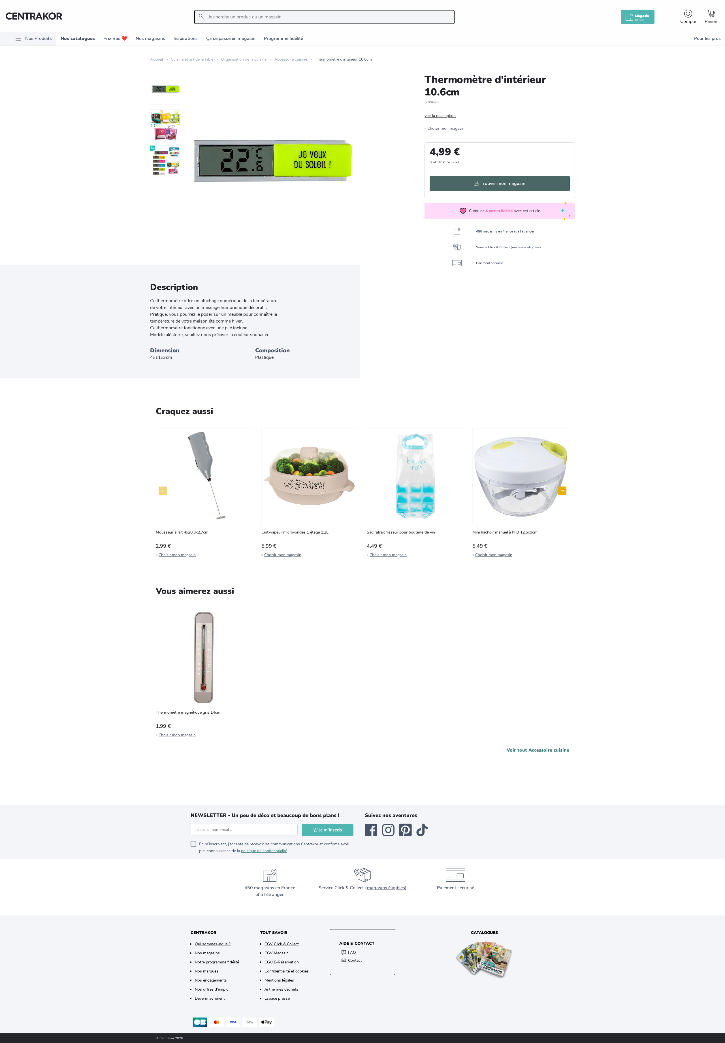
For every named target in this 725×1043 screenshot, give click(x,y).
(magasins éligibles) (385, 888)
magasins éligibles (526, 247)
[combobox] (324, 17)
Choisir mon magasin (445, 128)
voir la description (440, 115)
